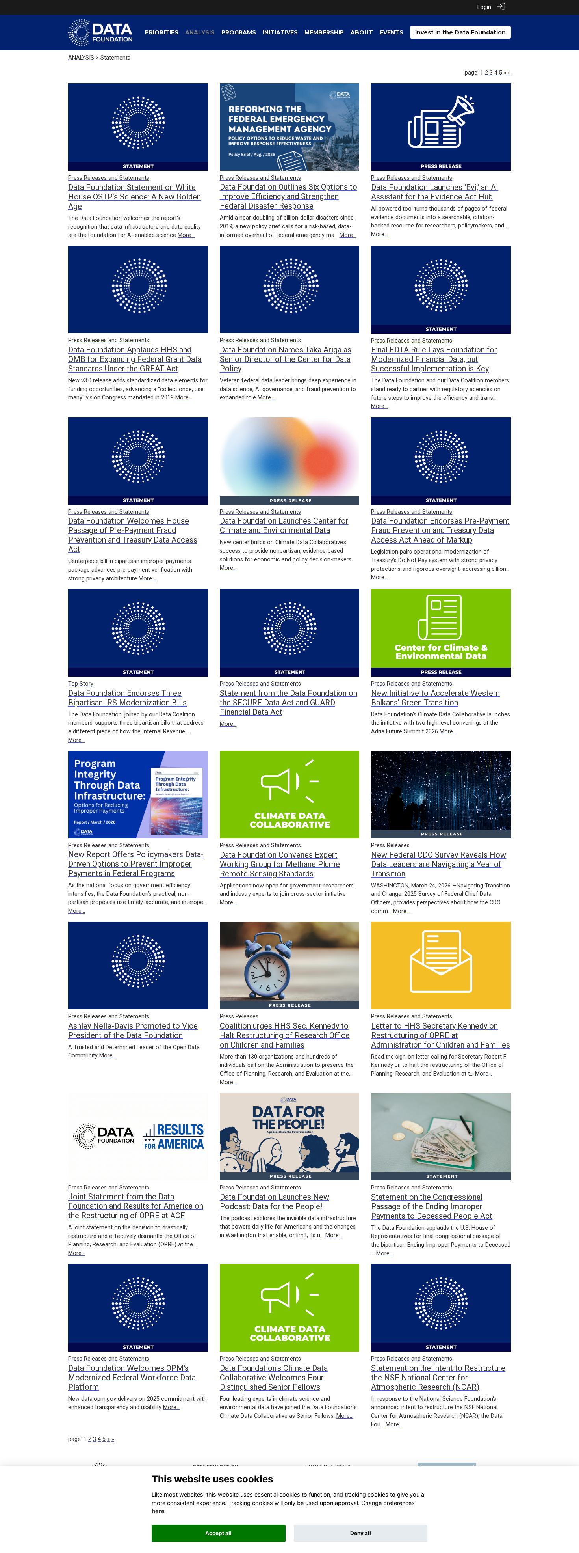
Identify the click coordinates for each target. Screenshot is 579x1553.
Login (484, 7)
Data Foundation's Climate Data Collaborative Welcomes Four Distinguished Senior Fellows (274, 1377)
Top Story (80, 683)
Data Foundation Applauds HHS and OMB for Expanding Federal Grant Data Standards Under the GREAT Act (135, 359)
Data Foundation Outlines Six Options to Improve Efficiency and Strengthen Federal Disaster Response (288, 196)
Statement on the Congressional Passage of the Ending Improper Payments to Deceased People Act (431, 1206)
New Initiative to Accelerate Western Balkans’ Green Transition (435, 697)
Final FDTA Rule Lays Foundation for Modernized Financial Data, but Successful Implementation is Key (434, 359)
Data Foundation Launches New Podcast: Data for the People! (274, 1201)
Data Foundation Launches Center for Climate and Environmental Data (284, 525)
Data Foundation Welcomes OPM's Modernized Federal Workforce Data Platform (132, 1377)
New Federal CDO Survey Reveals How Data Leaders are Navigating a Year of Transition (438, 864)
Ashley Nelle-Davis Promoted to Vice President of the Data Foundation (133, 1030)
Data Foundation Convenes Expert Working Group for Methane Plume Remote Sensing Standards (280, 864)
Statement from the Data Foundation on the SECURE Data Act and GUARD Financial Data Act (288, 702)
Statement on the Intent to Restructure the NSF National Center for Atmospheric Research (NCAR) (438, 1377)
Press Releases (390, 845)
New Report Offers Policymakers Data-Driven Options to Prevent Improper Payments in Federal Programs (136, 864)
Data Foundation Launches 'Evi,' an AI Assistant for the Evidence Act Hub (434, 192)
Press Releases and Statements (108, 178)
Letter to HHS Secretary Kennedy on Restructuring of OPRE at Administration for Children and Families (440, 1035)
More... (186, 235)
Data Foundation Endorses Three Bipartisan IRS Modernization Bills (127, 697)
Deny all (360, 1533)
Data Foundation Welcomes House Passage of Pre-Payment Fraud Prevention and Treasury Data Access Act (132, 535)
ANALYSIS (81, 57)
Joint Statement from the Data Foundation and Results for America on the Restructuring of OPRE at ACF (135, 1206)
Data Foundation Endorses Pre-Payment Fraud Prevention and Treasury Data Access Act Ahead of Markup (440, 530)
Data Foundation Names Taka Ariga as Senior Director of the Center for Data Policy (285, 359)
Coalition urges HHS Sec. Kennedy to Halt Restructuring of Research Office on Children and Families (285, 1035)
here (158, 1511)
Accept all (218, 1533)
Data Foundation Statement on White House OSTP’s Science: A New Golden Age (134, 197)
